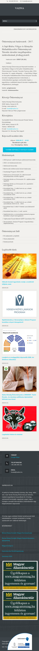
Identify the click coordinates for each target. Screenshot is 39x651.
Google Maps (15, 457)
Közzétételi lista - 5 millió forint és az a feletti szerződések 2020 (17, 193)
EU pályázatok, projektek (11, 236)
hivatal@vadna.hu (12, 108)
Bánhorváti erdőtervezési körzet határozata (17, 169)
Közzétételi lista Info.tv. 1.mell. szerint (15, 211)
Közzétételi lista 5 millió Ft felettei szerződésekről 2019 (19, 207)
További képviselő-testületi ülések (20, 149)
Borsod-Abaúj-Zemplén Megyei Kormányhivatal (17, 533)
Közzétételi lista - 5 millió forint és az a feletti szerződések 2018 (17, 189)
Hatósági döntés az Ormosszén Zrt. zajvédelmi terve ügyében (18, 184)
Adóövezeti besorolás (10, 166)
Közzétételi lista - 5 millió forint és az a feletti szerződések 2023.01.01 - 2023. (17, 202)
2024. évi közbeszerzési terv (13, 163)
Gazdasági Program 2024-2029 (14, 172)
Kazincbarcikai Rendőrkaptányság (13, 551)
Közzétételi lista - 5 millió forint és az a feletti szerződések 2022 (17, 198)
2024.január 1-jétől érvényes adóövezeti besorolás (20, 160)
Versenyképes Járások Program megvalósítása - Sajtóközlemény (19, 222)
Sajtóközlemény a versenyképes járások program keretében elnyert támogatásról (19, 215)
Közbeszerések (8, 242)
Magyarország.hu (7, 546)
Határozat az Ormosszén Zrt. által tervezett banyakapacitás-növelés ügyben (17, 175)
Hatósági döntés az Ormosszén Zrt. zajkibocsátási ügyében (19, 180)
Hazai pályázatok (9, 239)
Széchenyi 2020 (7, 556)
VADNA (19, 8)
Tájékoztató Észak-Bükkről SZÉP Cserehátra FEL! (19, 219)
